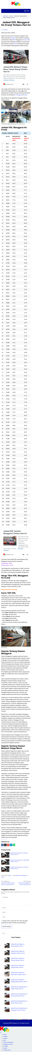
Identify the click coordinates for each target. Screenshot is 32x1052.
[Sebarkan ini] (2, 845)
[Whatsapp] (14, 845)
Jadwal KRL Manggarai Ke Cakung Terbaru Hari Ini (24, 883)
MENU (28, 11)
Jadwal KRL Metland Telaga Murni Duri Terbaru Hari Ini (7, 883)
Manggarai (13, 37)
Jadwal (9, 875)
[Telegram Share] (11, 845)
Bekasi (15, 43)
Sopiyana (5, 29)
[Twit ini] (5, 845)
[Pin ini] (8, 845)
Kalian (28, 39)
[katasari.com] (16, 3)
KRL (14, 39)
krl (15, 94)
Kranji (24, 39)
